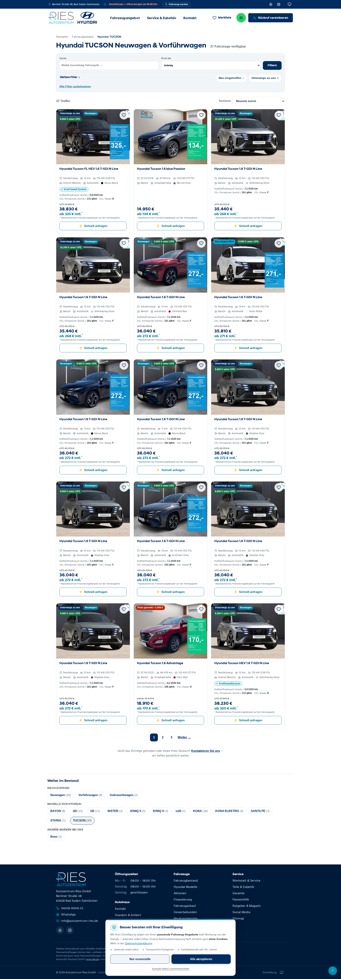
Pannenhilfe (240, 900)
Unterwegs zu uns (265, 78)
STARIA (58, 820)
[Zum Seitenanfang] (332, 970)
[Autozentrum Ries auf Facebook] (60, 930)
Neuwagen (60, 795)
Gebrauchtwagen (124, 795)
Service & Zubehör (161, 18)
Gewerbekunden (185, 912)
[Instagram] (278, 4)
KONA (200, 811)
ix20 (180, 811)
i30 (95, 811)
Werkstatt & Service (246, 881)
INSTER (115, 811)
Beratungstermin (186, 918)
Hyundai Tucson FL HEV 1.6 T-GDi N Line (88, 169)
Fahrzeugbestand (82, 36)
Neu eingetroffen (231, 78)
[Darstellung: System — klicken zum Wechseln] (289, 4)
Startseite (62, 36)
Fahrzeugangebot (125, 18)
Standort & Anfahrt (128, 915)
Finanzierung (183, 900)
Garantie (238, 893)
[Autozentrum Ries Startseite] (72, 18)
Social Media (241, 912)
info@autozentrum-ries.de (79, 921)
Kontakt (189, 18)
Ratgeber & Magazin (246, 906)
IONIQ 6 (160, 811)
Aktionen (180, 893)
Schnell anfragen (93, 226)
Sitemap (238, 918)
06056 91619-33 (72, 908)
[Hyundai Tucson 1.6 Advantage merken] (201, 609)
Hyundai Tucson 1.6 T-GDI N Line (238, 169)
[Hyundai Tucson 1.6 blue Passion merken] (201, 115)
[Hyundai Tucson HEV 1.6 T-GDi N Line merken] (278, 609)
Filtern (272, 65)
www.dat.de (92, 959)
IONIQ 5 (137, 811)
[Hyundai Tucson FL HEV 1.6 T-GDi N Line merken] (124, 115)
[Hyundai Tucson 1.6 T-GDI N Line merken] (278, 115)
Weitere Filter (70, 77)
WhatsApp (68, 914)
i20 (78, 811)
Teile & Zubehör (243, 887)
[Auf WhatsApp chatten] (241, 17)
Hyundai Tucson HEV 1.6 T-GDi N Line (241, 663)
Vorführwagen (90, 795)
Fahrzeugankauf (185, 906)
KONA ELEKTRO (229, 811)
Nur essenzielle (140, 959)
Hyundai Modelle (185, 887)
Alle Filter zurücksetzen (75, 86)
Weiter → (184, 737)
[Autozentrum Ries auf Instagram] (70, 930)
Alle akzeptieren (201, 959)
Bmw (56, 837)
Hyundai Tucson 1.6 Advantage (160, 663)
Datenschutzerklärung (138, 943)
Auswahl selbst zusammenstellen (170, 968)
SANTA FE (260, 811)
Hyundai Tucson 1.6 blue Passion (161, 169)
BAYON (57, 811)
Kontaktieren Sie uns (205, 750)
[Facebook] (270, 4)
